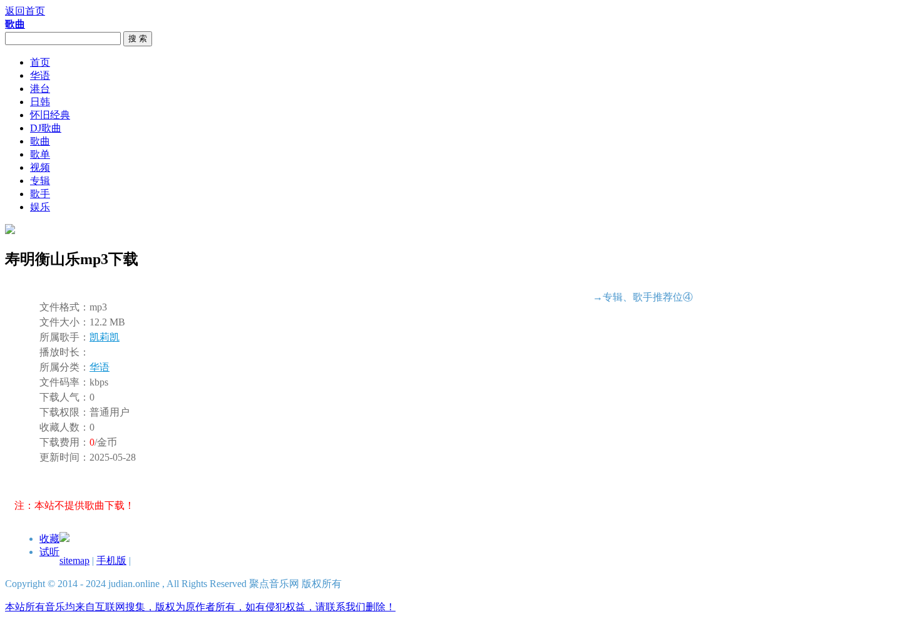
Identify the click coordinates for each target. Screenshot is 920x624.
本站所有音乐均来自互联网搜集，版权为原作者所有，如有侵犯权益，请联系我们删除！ (200, 606)
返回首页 (25, 11)
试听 (49, 551)
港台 (40, 88)
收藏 (49, 538)
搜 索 (137, 38)
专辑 (40, 180)
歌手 (40, 193)
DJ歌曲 (45, 128)
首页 (40, 62)
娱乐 (40, 207)
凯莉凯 (104, 337)
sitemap (74, 560)
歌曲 (40, 141)
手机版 (111, 560)
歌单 (40, 154)
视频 (40, 167)
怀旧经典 (50, 115)
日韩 (40, 101)
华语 (40, 75)
